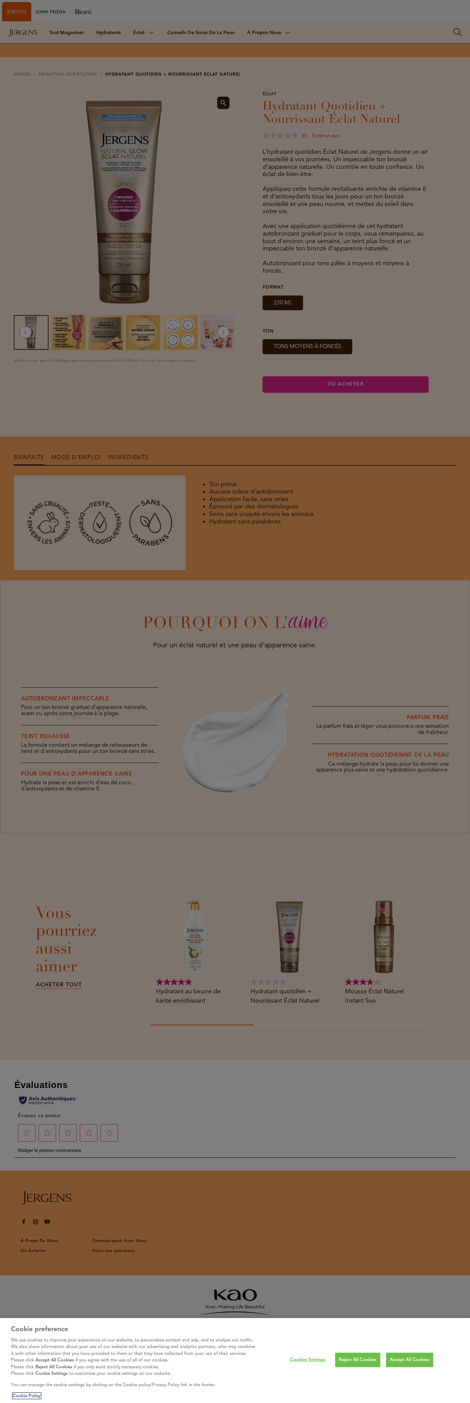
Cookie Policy (27, 1396)
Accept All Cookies (409, 1359)
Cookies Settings (307, 1359)
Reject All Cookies (357, 1359)
